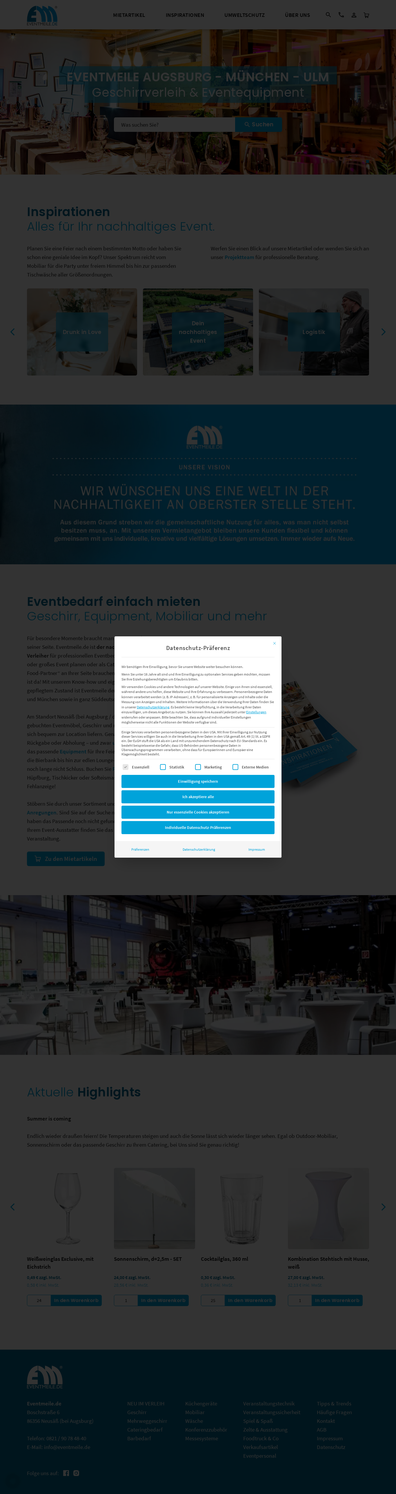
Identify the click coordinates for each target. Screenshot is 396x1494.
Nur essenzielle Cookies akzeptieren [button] (198, 812)
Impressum (256, 849)
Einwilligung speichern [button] (198, 781)
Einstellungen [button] (256, 712)
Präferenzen (140, 849)
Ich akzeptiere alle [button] (198, 796)
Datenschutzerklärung (153, 707)
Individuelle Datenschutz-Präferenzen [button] (198, 827)
